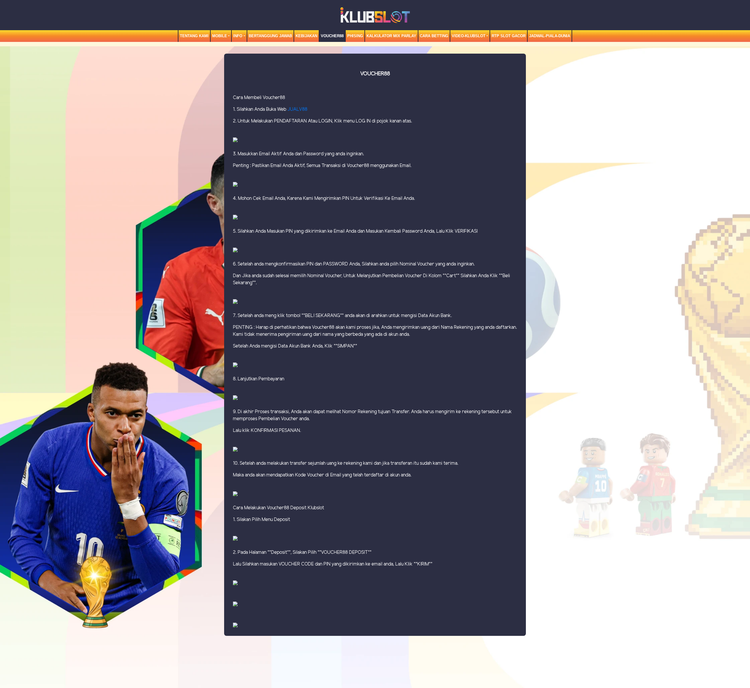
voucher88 (332, 36)
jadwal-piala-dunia (549, 36)
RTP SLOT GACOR (509, 36)
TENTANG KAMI (194, 36)
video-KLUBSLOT (468, 36)
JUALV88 (297, 109)
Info (237, 36)
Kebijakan (306, 36)
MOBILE (219, 36)
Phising (355, 36)
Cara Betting (434, 36)
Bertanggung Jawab (270, 36)
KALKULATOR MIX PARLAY (391, 36)
